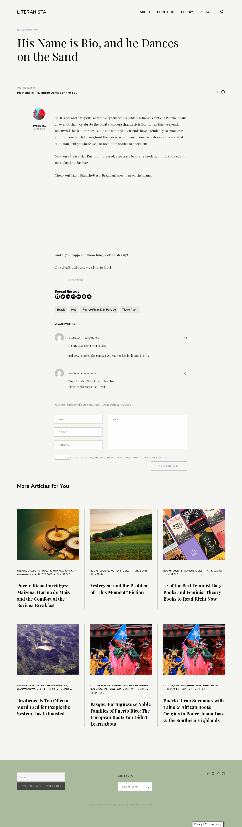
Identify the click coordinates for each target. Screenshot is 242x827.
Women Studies (120, 570)
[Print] (84, 296)
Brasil (61, 310)
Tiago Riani (129, 310)
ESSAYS (206, 12)
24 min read (61, 574)
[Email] (78, 296)
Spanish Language (109, 689)
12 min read (64, 689)
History (53, 570)
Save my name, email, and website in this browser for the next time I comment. (119, 457)
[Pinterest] (73, 296)
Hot (73, 310)
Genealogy (120, 685)
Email (63, 432)
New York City (67, 570)
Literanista (75, 280)
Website (64, 445)
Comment (118, 419)
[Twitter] (62, 296)
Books (94, 570)
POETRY (187, 12)
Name (63, 419)
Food (44, 570)
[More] (89, 296)
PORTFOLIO (165, 12)
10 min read (196, 689)
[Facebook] (57, 296)
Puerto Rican (25, 574)
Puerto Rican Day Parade (99, 310)
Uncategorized (27, 30)
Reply (185, 337)
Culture (22, 570)
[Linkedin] (68, 296)
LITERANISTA (31, 12)
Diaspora (34, 570)
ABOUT (145, 12)
